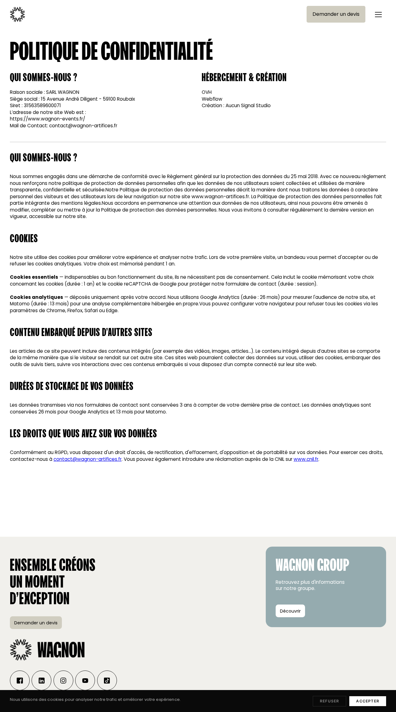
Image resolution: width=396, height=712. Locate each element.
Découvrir (290, 611)
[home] (17, 14)
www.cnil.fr (306, 459)
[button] (378, 14)
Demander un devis (335, 14)
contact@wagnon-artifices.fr (88, 459)
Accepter (367, 701)
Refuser (329, 701)
